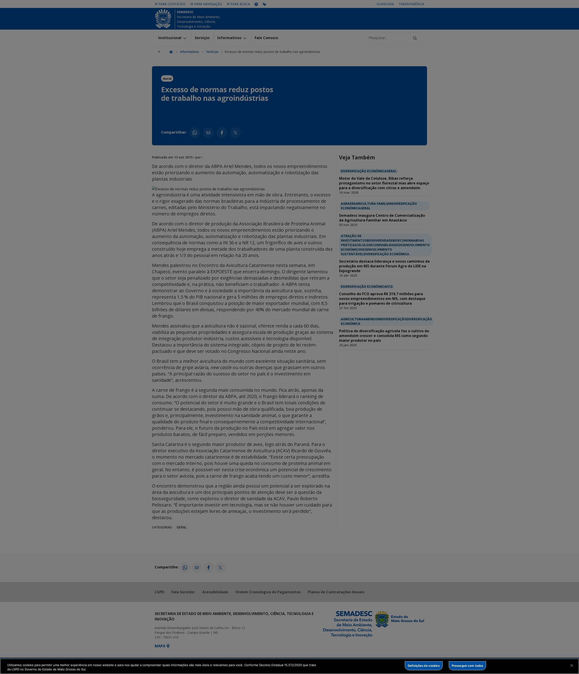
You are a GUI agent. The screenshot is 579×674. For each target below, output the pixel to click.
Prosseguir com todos (467, 665)
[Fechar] (572, 666)
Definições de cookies (424, 665)
